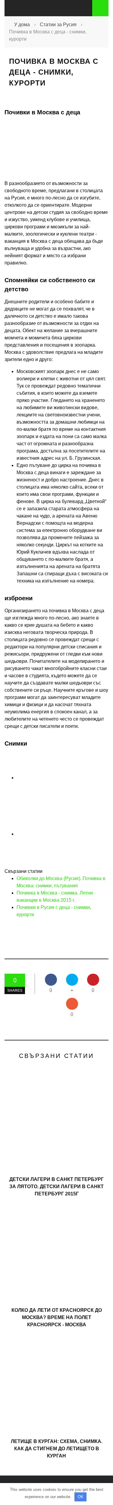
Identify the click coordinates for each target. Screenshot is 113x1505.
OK (80, 1496)
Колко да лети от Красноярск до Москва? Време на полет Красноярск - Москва (56, 1317)
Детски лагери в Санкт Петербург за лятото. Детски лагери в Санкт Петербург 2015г (56, 1186)
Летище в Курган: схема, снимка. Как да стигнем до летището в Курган (56, 1448)
